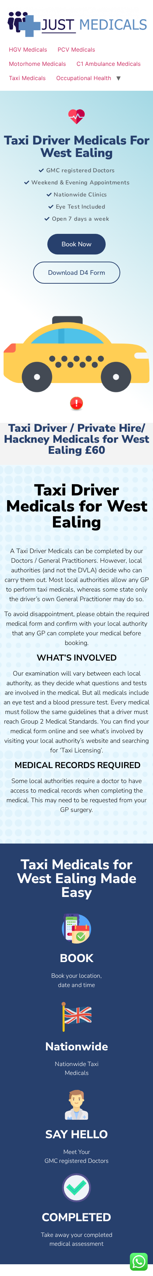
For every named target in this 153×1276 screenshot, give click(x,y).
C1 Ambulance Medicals (108, 63)
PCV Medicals (76, 49)
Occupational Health (83, 78)
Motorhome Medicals (37, 63)
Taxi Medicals (27, 78)
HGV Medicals (28, 49)
